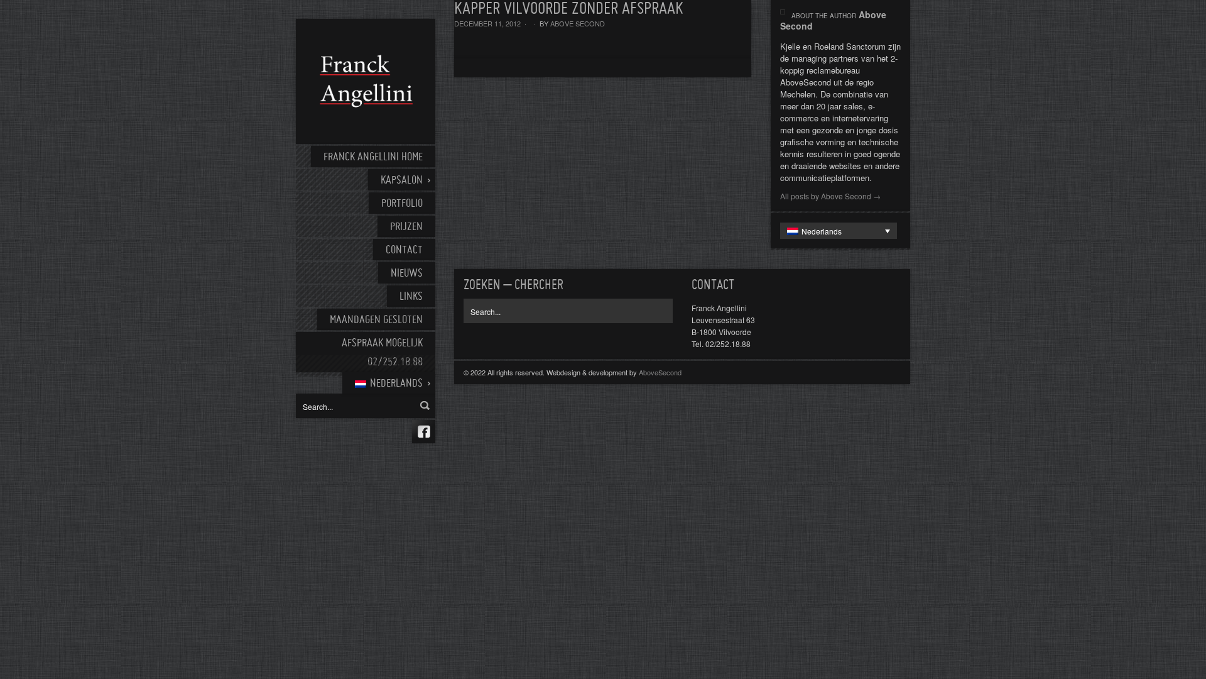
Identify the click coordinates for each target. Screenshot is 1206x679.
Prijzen (406, 227)
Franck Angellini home (373, 157)
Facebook (423, 431)
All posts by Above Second (830, 195)
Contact (404, 250)
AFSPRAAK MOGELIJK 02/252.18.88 (382, 353)
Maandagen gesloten (376, 320)
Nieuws (407, 273)
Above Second (577, 23)
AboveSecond (660, 372)
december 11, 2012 (487, 23)
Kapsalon (402, 180)
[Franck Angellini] (365, 81)
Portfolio (402, 204)
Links (411, 297)
